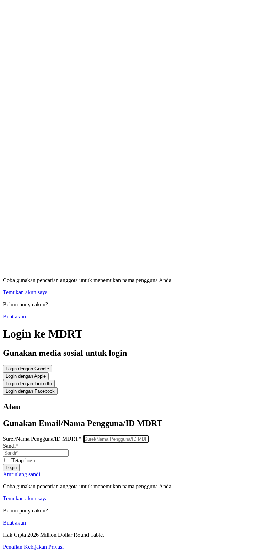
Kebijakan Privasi (44, 547)
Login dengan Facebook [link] (30, 391)
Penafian (12, 547)
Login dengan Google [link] (27, 368)
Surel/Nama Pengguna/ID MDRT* (43, 439)
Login (11, 467)
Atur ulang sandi (21, 474)
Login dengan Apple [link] (26, 376)
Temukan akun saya (25, 292)
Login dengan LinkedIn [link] (29, 383)
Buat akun (14, 316)
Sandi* (10, 446)
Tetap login (24, 460)
